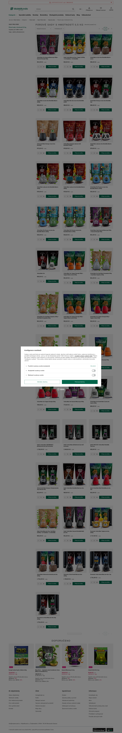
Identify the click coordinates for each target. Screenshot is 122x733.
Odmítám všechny (42, 382)
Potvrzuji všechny (80, 382)
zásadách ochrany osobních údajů (83, 356)
